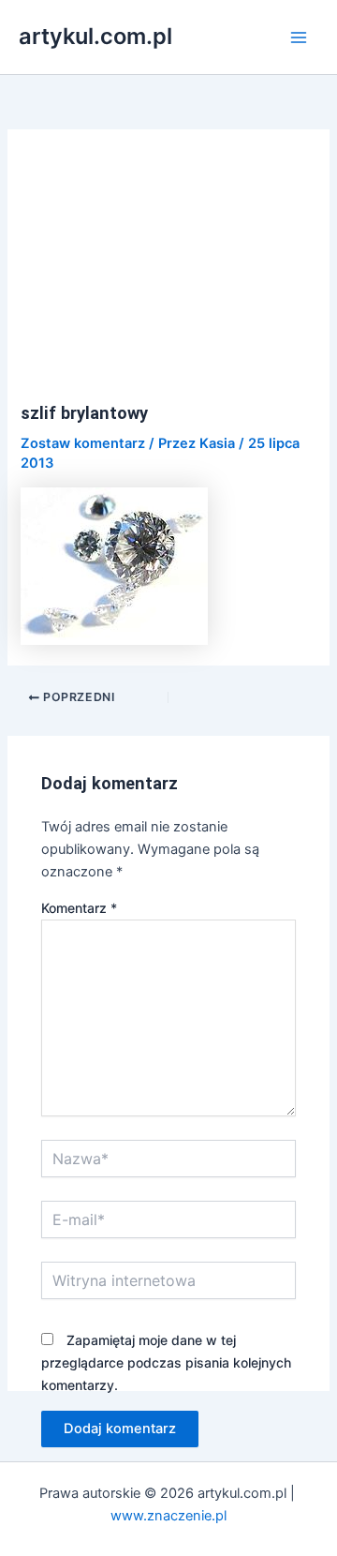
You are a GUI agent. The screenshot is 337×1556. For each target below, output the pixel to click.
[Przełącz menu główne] (298, 37)
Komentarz (79, 908)
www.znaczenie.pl (168, 1515)
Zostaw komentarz (83, 443)
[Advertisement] (169, 276)
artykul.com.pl (95, 36)
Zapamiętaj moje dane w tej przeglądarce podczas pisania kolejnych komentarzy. (166, 1362)
